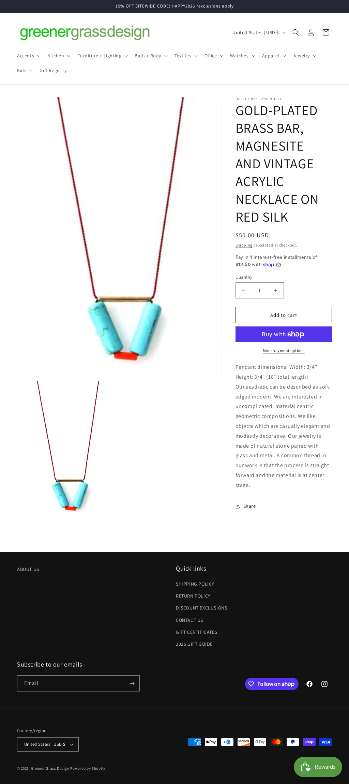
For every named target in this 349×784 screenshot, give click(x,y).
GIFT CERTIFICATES (196, 632)
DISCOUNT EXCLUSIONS (201, 608)
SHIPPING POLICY (195, 584)
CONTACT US (189, 620)
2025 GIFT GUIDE (194, 644)
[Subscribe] (131, 683)
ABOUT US (28, 569)
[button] (28, 55)
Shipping (244, 245)
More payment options (284, 350)
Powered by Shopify (87, 768)
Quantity (244, 277)
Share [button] (249, 506)
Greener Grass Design (50, 768)
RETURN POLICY (193, 596)
